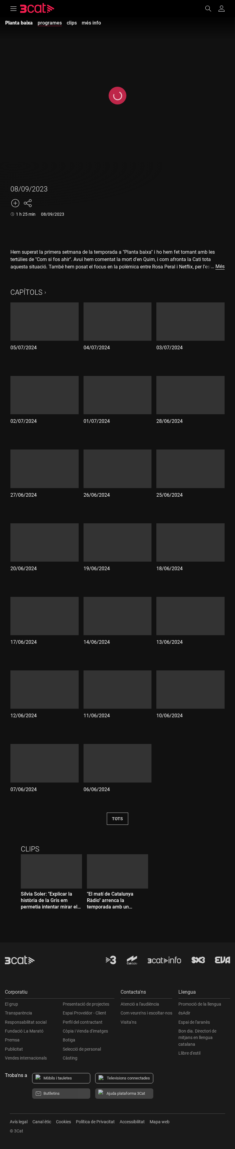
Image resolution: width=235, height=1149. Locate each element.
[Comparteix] (27, 203)
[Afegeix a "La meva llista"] (15, 203)
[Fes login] (221, 8)
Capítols (26, 292)
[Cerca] (211, 8)
